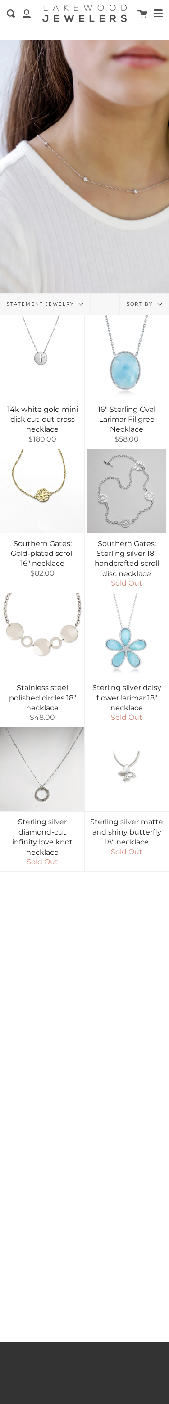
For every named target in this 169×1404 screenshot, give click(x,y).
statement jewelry (41, 303)
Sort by (141, 303)
